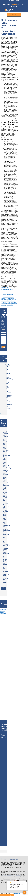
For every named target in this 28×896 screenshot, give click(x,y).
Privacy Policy (15, 859)
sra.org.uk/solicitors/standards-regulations (11, 875)
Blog (11, 859)
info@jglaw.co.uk (10, 10)
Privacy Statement (16, 893)
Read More (4, 588)
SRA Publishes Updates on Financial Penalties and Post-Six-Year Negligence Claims (9, 304)
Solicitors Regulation (8, 294)
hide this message (7, 894)
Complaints (6, 859)
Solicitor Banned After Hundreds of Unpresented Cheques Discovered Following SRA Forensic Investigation (8, 299)
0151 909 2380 (9, 9)
